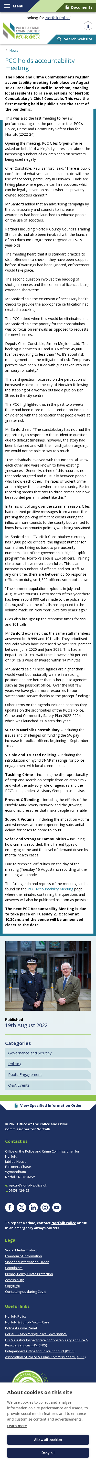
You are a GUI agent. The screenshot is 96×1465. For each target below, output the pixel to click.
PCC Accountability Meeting (50, 889)
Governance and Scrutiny (30, 1052)
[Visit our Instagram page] (45, 1207)
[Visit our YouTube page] (56, 1207)
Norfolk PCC (21, 30)
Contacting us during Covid (25, 1291)
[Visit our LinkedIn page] (33, 1207)
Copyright (12, 1285)
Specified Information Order (27, 1262)
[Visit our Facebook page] (9, 1207)
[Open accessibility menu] (88, 26)
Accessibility (14, 1279)
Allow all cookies (48, 1440)
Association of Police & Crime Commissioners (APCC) (45, 1357)
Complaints (14, 1267)
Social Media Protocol (21, 1250)
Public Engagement (25, 1074)
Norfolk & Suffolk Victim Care (27, 1322)
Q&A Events (19, 1085)
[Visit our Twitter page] (21, 1207)
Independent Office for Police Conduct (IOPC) (39, 1351)
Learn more (17, 1425)
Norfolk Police (57, 17)
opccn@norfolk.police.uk (28, 1185)
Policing (15, 1063)
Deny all (48, 1453)
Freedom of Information (23, 1256)
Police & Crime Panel (21, 1328)
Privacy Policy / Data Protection (29, 1274)
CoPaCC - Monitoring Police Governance (36, 1334)
